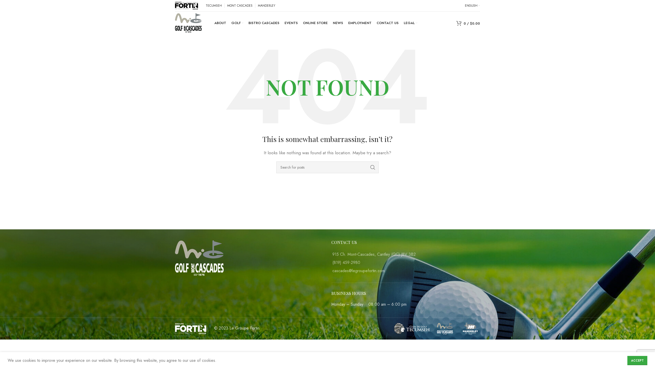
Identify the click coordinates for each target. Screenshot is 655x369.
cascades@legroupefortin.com (358, 271)
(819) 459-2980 (346, 262)
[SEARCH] (373, 167)
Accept (637, 360)
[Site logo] (186, 5)
